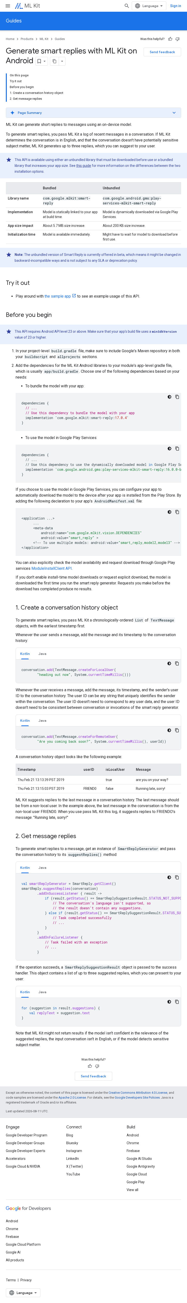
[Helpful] (170, 39)
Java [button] (42, 654)
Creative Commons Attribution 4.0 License (138, 1092)
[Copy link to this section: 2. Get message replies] (81, 837)
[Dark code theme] (169, 397)
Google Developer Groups (25, 1143)
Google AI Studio (139, 1159)
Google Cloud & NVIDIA (23, 1166)
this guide (83, 166)
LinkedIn (72, 1159)
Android (133, 1135)
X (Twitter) (74, 1166)
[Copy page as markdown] (54, 61)
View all (132, 1190)
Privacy (26, 1280)
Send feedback (162, 52)
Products (27, 39)
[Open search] (127, 6)
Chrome (133, 1143)
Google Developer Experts (25, 1151)
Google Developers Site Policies (137, 1097)
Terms (11, 1280)
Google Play (136, 1182)
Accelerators (16, 1159)
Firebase (133, 1151)
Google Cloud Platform (23, 1244)
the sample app (58, 296)
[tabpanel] (98, 671)
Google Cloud (137, 1174)
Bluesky (72, 1143)
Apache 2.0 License (72, 1097)
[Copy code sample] (177, 397)
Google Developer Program (26, 1135)
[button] (93, 113)
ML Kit (32, 5)
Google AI (13, 1252)
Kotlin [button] (25, 654)
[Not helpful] (177, 39)
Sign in (175, 6)
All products (15, 1260)
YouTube (73, 1174)
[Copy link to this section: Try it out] (34, 283)
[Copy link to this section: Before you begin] (56, 315)
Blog (69, 1135)
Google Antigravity (141, 1166)
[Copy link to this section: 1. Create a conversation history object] (123, 608)
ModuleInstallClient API (51, 568)
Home (10, 39)
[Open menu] (8, 6)
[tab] (25, 653)
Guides (14, 21)
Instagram (74, 1151)
